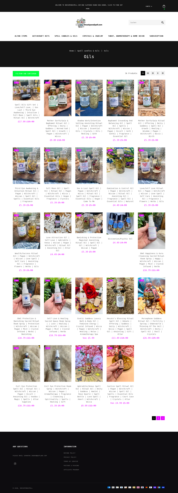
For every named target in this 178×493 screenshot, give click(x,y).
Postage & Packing (71, 465)
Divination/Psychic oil (120, 239)
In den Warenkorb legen (26, 97)
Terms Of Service (71, 461)
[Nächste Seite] (163, 418)
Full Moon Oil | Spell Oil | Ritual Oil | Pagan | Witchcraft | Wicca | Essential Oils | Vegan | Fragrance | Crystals (57, 193)
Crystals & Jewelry (92, 36)
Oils (106, 51)
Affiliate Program (71, 469)
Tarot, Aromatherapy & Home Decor (126, 36)
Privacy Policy (70, 457)
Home (71, 51)
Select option (89, 311)
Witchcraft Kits (41, 36)
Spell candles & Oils (66, 36)
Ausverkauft (120, 232)
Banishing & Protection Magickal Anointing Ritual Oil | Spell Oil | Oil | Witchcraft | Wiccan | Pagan (89, 242)
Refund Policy (69, 453)
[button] (26, 73)
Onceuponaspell (26, 488)
